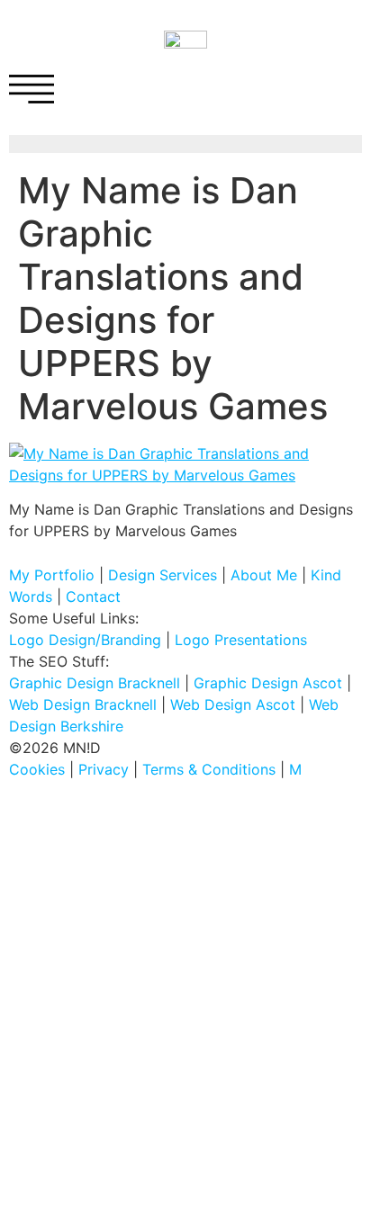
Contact (93, 597)
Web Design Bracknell (83, 704)
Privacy (103, 769)
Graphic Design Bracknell (94, 683)
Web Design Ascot (232, 704)
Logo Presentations (241, 640)
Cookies (37, 769)
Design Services (162, 575)
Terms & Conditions (209, 769)
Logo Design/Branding (85, 640)
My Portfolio (52, 575)
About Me (264, 575)
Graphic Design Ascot (268, 683)
